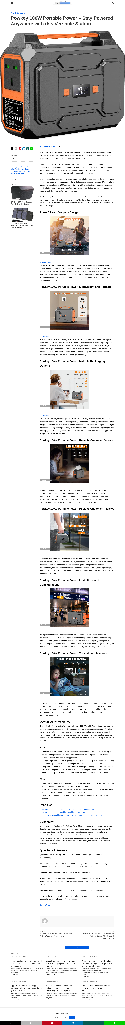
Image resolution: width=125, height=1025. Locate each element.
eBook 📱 (56, 146)
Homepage (14, 8)
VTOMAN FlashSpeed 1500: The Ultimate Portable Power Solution (68, 809)
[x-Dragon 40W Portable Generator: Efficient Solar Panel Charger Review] (22, 215)
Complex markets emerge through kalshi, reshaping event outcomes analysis (61, 963)
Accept (72, 1018)
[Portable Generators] (62, 3)
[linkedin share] (23, 148)
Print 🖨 (43, 146)
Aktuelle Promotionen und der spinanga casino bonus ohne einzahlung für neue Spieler (59, 988)
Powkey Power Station (18, 173)
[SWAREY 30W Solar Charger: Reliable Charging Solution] (22, 193)
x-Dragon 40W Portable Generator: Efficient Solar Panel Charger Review (22, 225)
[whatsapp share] (27, 148)
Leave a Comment (77, 948)
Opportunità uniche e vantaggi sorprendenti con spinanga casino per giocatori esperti (27, 988)
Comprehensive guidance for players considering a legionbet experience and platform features (97, 963)
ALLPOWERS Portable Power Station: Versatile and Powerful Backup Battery (72, 815)
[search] (113, 3)
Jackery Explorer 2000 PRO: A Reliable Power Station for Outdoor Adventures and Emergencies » (98, 936)
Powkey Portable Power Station (21, 171)
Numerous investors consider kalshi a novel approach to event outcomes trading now (27, 963)
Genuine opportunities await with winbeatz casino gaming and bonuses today (98, 988)
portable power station (18, 167)
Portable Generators (26, 8)
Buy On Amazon (46, 262)
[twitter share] (12, 148)
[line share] (31, 148)
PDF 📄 (49, 146)
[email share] (16, 148)
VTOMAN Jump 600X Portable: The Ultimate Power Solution (65, 812)
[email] (31, 1023)
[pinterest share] (20, 148)
